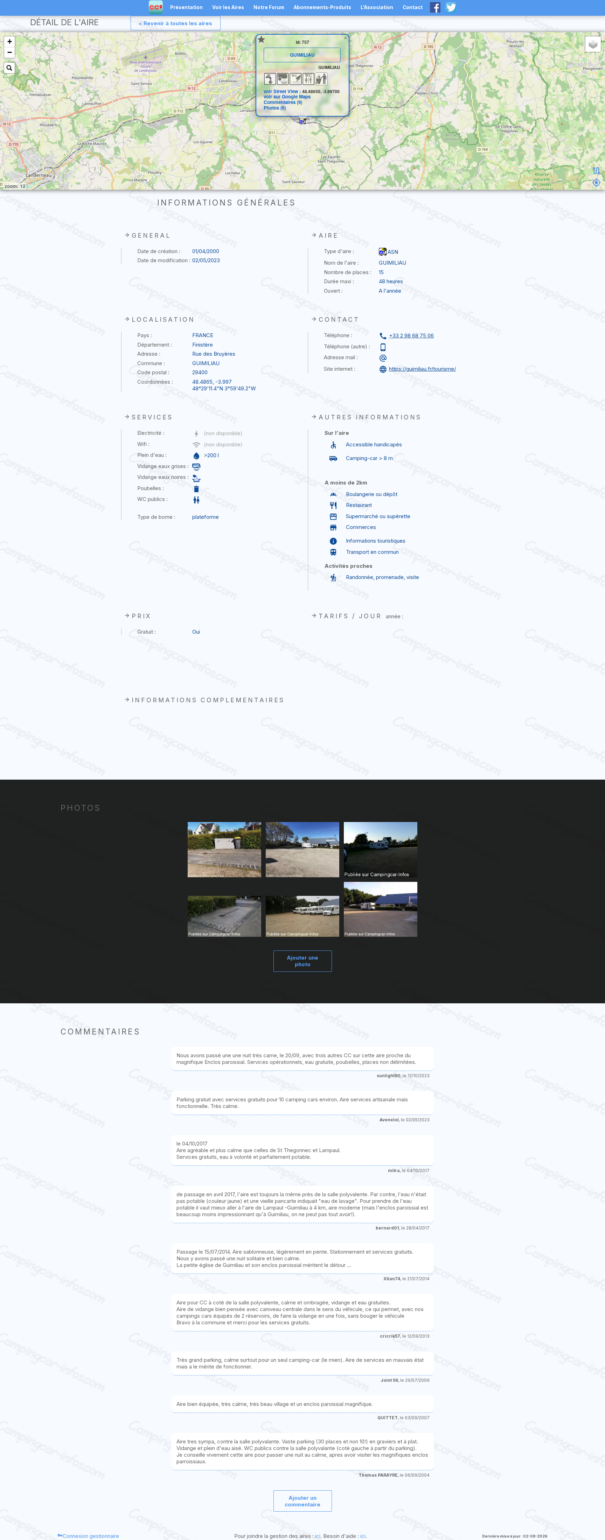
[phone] (384, 347)
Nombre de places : (347, 272)
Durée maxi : (339, 281)
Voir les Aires (228, 7)
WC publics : (152, 499)
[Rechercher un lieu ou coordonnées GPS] (9, 68)
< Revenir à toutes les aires (175, 23)
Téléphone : (338, 335)
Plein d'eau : (152, 455)
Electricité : (150, 433)
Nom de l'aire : (341, 262)
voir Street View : (283, 91)
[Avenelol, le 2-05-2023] (224, 850)
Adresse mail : (341, 357)
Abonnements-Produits (322, 7)
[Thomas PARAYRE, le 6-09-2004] (380, 910)
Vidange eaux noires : (163, 477)
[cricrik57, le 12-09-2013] (302, 917)
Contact (413, 7)
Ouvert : (333, 290)
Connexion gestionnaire (91, 1536)
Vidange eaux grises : (163, 466)
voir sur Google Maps (287, 96)
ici (317, 1536)
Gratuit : (146, 631)
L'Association (377, 7)
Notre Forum (268, 7)
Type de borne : (156, 517)
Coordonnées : (155, 381)
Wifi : (143, 444)
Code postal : (153, 372)
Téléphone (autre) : (347, 346)
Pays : (144, 335)
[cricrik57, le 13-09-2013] (224, 917)
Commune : (151, 363)
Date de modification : (163, 260)
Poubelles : (150, 488)
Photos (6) (275, 107)
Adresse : (148, 353)
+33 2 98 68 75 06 (411, 335)
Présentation (186, 7)
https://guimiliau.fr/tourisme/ (422, 368)
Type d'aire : (339, 251)
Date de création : (158, 251)
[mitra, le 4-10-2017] (380, 850)
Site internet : (339, 368)
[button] (302, 121)
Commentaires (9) (283, 102)
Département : (154, 344)
